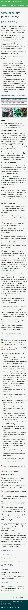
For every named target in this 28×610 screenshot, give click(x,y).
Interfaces (13, 5)
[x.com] (15, 607)
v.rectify (14, 558)
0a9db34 (12, 590)
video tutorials (10, 561)
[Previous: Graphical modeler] (2, 597)
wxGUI (15, 26)
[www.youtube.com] (18, 607)
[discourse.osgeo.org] (10, 607)
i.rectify (14, 515)
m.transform (8, 558)
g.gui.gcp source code (14, 586)
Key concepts (21, 5)
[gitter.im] (5, 607)
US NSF (23, 604)
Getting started (5, 5)
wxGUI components (10, 554)
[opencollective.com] (2, 607)
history (22, 586)
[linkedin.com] (13, 607)
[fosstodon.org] (7, 607)
